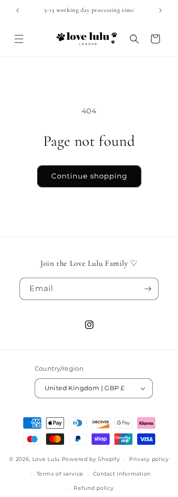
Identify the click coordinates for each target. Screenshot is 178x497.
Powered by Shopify (91, 459)
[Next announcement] (160, 10)
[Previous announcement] (17, 10)
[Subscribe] (147, 289)
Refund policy (93, 488)
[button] (19, 38)
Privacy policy (149, 459)
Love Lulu (46, 459)
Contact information (122, 473)
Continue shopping (89, 175)
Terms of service (60, 473)
